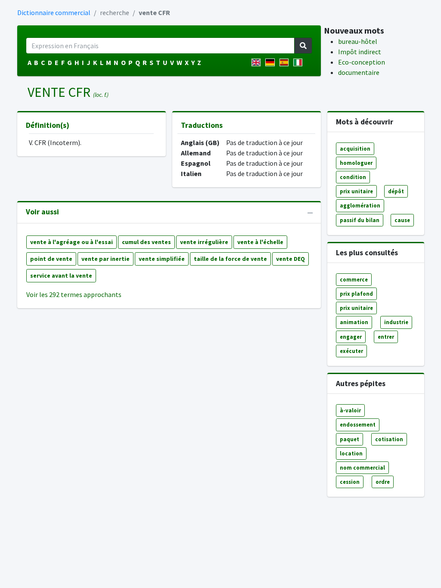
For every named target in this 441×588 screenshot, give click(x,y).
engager (351, 336)
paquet (349, 439)
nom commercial (362, 467)
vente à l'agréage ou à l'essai (71, 242)
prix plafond (356, 293)
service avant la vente (61, 275)
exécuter (351, 350)
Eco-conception (361, 62)
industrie (396, 322)
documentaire (358, 72)
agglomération (360, 205)
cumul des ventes (146, 242)
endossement (358, 424)
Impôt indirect (359, 51)
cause (402, 220)
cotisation (389, 439)
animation (354, 322)
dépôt (396, 191)
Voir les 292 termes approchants (73, 294)
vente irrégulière (204, 242)
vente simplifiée (162, 259)
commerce (354, 279)
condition (353, 176)
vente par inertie (105, 259)
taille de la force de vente (230, 259)
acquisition (355, 148)
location (351, 453)
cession (350, 481)
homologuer (356, 162)
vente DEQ (290, 259)
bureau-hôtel (357, 41)
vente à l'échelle (260, 242)
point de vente (51, 259)
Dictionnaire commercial (53, 12)
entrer (386, 336)
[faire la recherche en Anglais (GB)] (258, 62)
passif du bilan (359, 220)
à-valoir (350, 410)
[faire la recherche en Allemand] (271, 62)
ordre (383, 481)
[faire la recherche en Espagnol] (286, 62)
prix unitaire (356, 191)
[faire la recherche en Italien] (299, 62)
